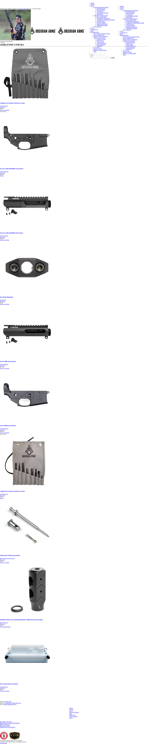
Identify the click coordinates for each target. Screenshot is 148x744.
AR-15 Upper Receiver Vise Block (9, 683)
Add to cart (2, 110)
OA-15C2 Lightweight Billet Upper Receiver (11, 233)
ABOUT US (72, 715)
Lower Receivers (4, 171)
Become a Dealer (6, 721)
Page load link (3, 743)
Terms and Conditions (7, 727)
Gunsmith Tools (4, 106)
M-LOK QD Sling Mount (6, 297)
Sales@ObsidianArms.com (9, 704)
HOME (71, 708)
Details (7, 110)
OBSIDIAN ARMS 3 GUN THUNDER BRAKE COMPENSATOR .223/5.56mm (21, 619)
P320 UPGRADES (74, 712)
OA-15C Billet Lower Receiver (8, 425)
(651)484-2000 (7, 701)
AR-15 (71, 711)
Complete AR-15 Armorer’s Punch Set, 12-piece (12, 491)
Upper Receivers (4, 236)
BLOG (71, 718)
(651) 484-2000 (11, 0)
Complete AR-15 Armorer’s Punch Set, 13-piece (12, 103)
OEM (70, 713)
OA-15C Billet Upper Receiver (8, 361)
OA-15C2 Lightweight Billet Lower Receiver (11, 168)
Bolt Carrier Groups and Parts (7, 558)
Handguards (3, 300)
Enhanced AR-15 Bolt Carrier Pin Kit (10, 555)
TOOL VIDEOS (73, 716)
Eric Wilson (24, 8)
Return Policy (5, 726)
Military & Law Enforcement (10, 723)
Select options (3, 626)
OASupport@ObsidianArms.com (12, 703)
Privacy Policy (5, 724)
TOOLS (71, 709)
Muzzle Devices (4, 622)
